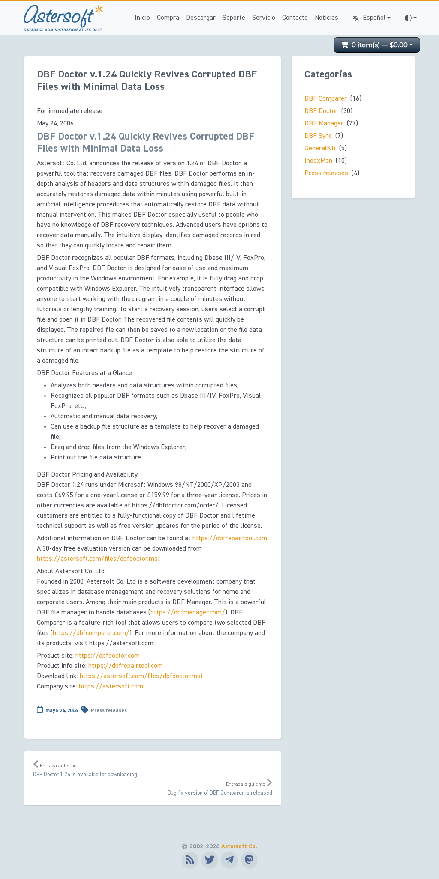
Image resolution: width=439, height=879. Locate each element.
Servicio (263, 18)
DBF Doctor (321, 111)
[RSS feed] (190, 860)
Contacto (295, 18)
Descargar (201, 18)
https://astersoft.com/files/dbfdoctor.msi (98, 559)
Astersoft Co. (239, 846)
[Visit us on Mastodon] (249, 860)
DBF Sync (318, 136)
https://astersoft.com (111, 686)
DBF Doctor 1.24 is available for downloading (85, 770)
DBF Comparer (325, 98)
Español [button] (374, 18)
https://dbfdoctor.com (107, 656)
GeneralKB (320, 148)
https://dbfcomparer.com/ (91, 633)
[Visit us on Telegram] (229, 860)
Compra (168, 18)
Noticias (326, 18)
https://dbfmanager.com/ (187, 612)
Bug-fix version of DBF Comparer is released (220, 789)
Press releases (109, 710)
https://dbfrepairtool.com (229, 538)
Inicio (142, 18)
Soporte (234, 18)
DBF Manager (323, 123)
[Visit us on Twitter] (209, 860)
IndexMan (318, 161)
